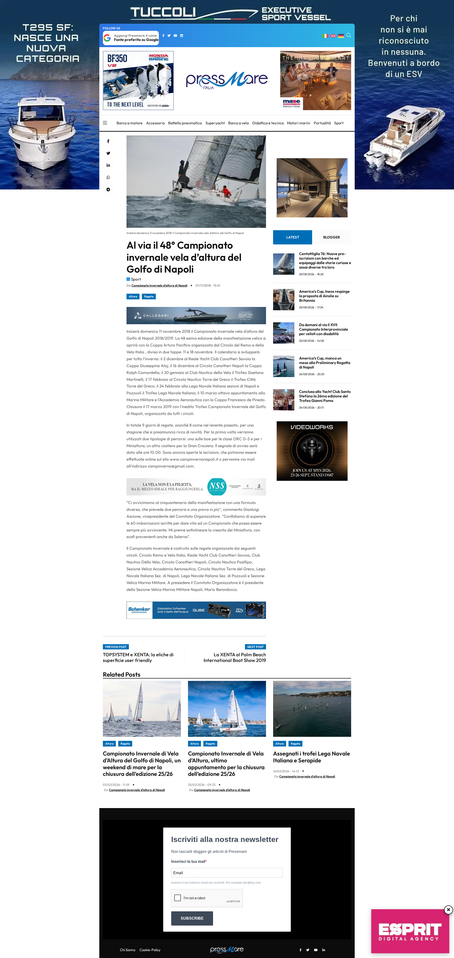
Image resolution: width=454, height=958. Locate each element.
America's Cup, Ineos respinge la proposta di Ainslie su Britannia (324, 296)
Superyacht (215, 123)
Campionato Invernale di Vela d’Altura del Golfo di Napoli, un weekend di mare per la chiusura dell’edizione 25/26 (142, 763)
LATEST (292, 237)
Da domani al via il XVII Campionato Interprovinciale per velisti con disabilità (323, 329)
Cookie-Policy (150, 950)
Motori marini (298, 123)
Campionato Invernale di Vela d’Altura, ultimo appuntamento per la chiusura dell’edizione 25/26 (226, 763)
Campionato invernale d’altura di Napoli (159, 285)
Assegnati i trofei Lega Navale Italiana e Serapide (311, 757)
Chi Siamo (127, 950)
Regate (148, 296)
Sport (339, 123)
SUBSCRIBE (192, 918)
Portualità (322, 123)
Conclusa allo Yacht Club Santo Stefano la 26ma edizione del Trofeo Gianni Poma (325, 396)
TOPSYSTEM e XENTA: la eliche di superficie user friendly (138, 657)
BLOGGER (331, 237)
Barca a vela (238, 123)
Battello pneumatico (185, 123)
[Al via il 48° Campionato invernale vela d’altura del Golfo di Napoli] (108, 165)
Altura (133, 296)
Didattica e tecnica (268, 123)
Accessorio (155, 123)
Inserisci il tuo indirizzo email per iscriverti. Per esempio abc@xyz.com (216, 882)
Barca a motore (130, 123)
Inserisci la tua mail (188, 861)
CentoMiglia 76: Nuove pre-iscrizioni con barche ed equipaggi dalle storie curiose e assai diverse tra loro (325, 260)
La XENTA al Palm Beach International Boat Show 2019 (235, 657)
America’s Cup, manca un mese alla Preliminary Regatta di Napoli (324, 362)
